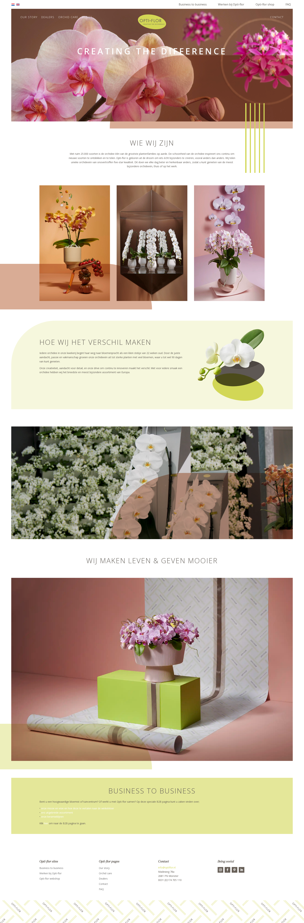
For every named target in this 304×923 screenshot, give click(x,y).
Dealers (47, 17)
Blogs (87, 17)
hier (46, 823)
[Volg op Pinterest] (234, 870)
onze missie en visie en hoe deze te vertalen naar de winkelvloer (77, 808)
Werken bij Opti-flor (231, 4)
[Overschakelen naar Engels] (18, 4)
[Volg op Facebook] (227, 870)
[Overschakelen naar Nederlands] (13, 4)
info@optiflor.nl (167, 867)
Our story (28, 17)
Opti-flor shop (265, 4)
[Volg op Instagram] (220, 870)
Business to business (193, 4)
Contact (277, 17)
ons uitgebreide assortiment (57, 812)
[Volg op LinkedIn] (241, 870)
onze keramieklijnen (52, 816)
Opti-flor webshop (49, 878)
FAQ (288, 4)
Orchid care (68, 17)
